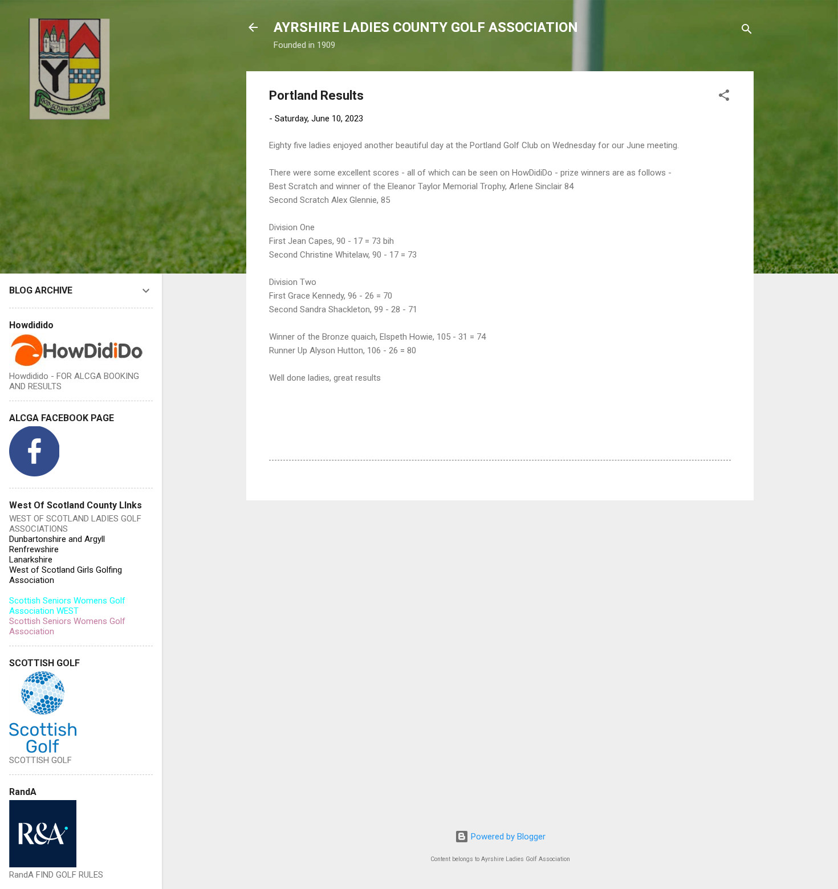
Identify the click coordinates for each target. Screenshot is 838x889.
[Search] (747, 31)
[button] (724, 97)
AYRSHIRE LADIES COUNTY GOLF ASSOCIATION (426, 27)
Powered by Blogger (507, 836)
